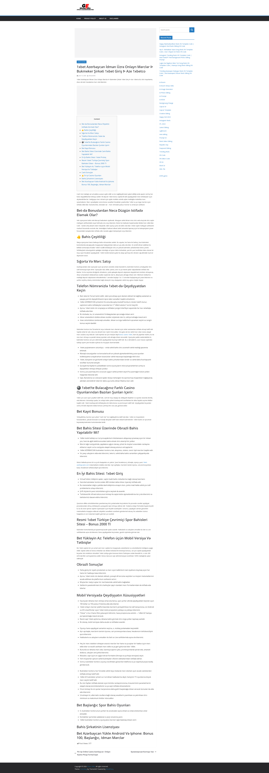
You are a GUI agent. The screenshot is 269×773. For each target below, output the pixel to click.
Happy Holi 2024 (165, 117)
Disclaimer (114, 18)
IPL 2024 (162, 124)
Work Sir (162, 166)
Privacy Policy (90, 18)
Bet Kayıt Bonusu (88, 148)
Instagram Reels (164, 120)
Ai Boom (162, 82)
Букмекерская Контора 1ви (142, 752)
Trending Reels (164, 152)
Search (191, 30)
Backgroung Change (166, 103)
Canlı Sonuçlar (87, 172)
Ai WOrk (162, 100)
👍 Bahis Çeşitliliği (89, 130)
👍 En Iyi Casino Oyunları (91, 175)
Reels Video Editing (165, 141)
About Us (102, 18)
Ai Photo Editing (164, 93)
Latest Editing (82, 62)
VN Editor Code (164, 159)
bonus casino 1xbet (125, 335)
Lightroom (163, 131)
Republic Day (163, 145)
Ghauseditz (92, 76)
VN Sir (161, 162)
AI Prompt (162, 96)
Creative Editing (164, 114)
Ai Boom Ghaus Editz (166, 86)
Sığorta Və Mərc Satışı (90, 133)
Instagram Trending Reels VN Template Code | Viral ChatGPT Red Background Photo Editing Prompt (175, 57)
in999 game (163, 176)
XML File (162, 169)
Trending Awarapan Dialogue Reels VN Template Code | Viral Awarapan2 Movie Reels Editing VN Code (176, 73)
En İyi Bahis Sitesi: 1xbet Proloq (94, 157)
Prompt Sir (163, 138)
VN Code (162, 155)
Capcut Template (165, 110)
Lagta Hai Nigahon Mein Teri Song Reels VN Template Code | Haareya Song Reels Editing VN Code (176, 65)
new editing (163, 134)
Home (78, 18)
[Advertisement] (115, 43)
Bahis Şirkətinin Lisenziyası (92, 178)
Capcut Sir (162, 107)
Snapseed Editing (165, 148)
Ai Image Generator (166, 89)
